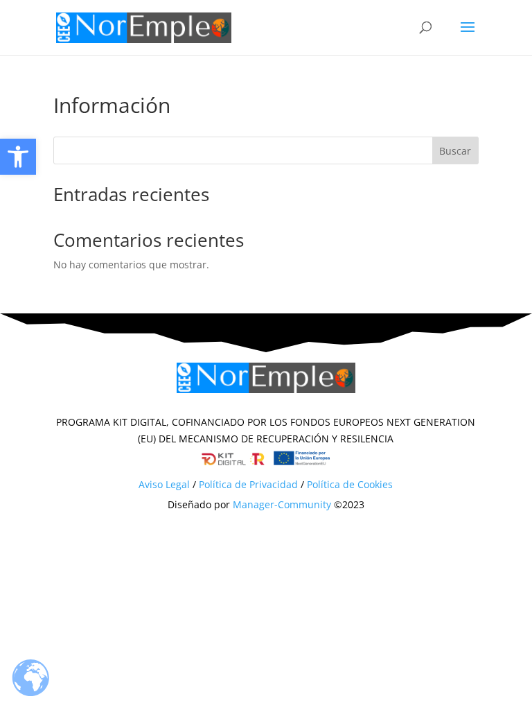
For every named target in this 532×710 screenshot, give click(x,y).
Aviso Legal (164, 484)
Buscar (455, 150)
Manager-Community (282, 504)
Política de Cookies (350, 484)
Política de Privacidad (248, 484)
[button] (18, 157)
